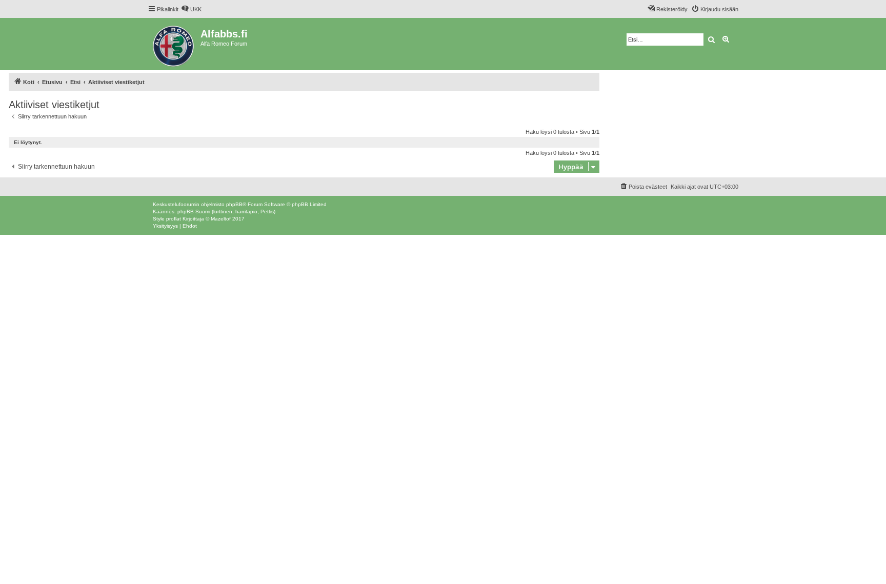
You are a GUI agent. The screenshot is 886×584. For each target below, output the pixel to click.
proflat (173, 218)
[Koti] (174, 44)
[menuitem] (191, 9)
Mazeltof (221, 218)
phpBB (234, 204)
